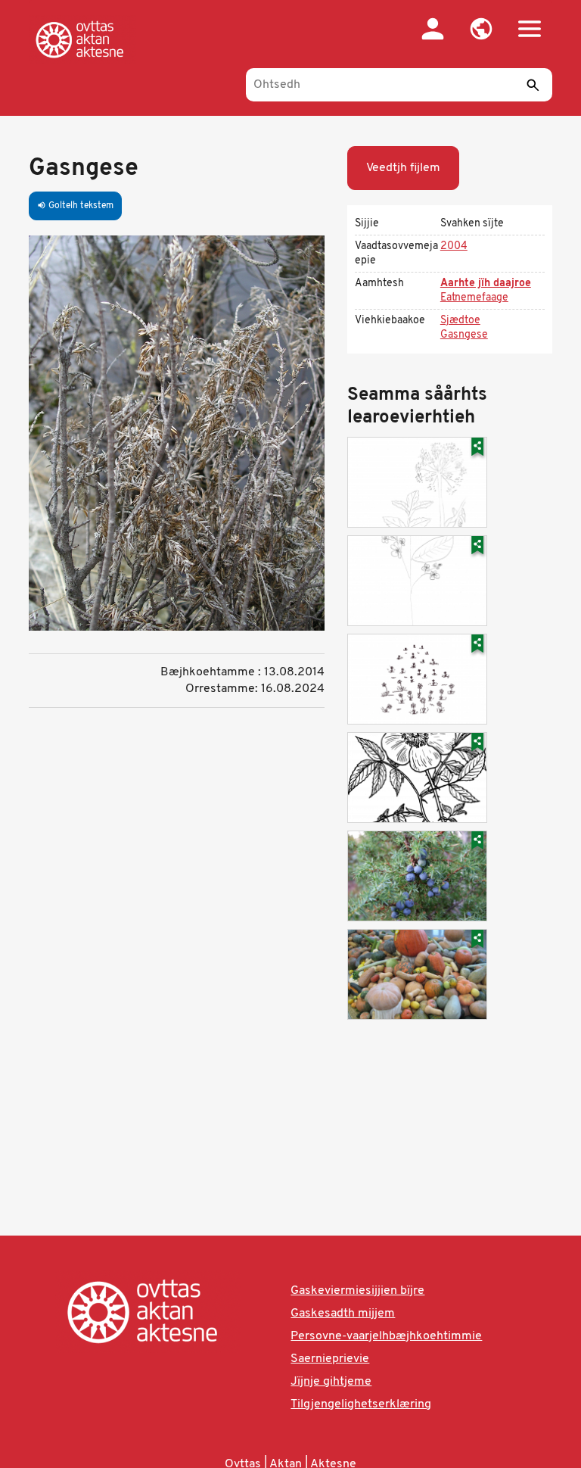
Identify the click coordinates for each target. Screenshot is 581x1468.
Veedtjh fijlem (403, 168)
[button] (481, 28)
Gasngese (464, 335)
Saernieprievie (329, 1359)
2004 (454, 246)
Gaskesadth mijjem (342, 1313)
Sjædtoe (460, 320)
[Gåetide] (82, 39)
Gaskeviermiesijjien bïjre (357, 1290)
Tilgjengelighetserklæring (360, 1404)
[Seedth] (533, 84)
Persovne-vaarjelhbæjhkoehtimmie (386, 1336)
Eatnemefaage (474, 298)
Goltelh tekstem (75, 206)
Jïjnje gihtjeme (330, 1381)
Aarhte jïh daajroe (485, 283)
